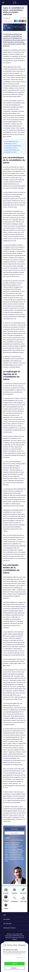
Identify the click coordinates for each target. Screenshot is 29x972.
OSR (4, 915)
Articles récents (14, 833)
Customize (14, 968)
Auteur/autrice (14, 829)
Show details (19, 957)
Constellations (6, 18)
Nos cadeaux (6, 919)
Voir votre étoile (7, 923)
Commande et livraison (9, 927)
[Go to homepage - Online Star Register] (14, 2)
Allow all (14, 963)
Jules (7, 838)
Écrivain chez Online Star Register (14, 840)
